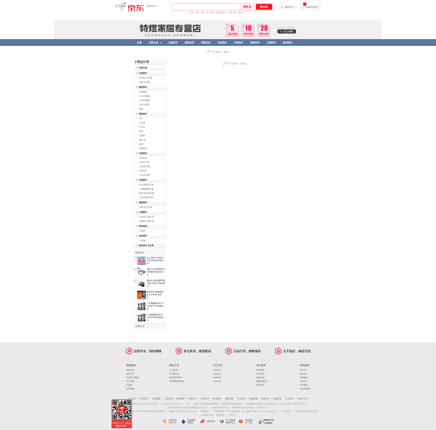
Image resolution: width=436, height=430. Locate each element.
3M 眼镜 (143, 92)
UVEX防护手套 (146, 197)
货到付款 (217, 370)
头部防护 (173, 42)
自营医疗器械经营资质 (232, 404)
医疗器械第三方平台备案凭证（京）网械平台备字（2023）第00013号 (245, 411)
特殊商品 (143, 226)
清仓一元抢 (200, 12)
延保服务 (304, 377)
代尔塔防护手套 (146, 185)
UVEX (142, 127)
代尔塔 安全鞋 (145, 207)
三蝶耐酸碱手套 (146, 189)
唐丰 (141, 131)
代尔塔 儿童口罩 (146, 217)
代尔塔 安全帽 (145, 78)
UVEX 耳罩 (144, 162)
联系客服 (130, 388)
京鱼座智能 (305, 388)
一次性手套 (232, 12)
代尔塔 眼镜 (144, 96)
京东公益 (289, 399)
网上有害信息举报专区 (227, 421)
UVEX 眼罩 (144, 104)
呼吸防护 (206, 42)
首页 (139, 42)
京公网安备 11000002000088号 (143, 404)
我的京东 (289, 7)
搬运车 (241, 12)
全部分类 (153, 42)
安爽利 (142, 135)
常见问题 (130, 381)
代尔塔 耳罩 (144, 175)
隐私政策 (277, 399)
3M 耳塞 (143, 158)
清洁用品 (211, 12)
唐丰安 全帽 (144, 82)
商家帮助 (181, 399)
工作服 (142, 240)
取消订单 (260, 385)
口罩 (191, 12)
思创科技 (143, 148)
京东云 (232, 415)
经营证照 (204, 411)
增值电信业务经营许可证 (306, 411)
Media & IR (303, 399)
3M (140, 118)
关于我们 (132, 399)
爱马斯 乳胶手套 (146, 193)
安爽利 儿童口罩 (146, 221)
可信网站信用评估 (170, 421)
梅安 (141, 109)
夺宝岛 (303, 370)
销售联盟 (229, 399)
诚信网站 (208, 421)
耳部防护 (222, 42)
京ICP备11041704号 (171, 404)
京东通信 (304, 385)
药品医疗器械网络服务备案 (206, 404)
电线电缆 (221, 12)
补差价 (142, 231)
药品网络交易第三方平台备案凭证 (261, 404)
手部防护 (238, 42)
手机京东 (205, 399)
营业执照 (286, 411)
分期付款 (217, 377)
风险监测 (253, 399)
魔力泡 (142, 140)
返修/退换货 (261, 381)
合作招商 (169, 399)
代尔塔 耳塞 (144, 166)
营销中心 (193, 399)
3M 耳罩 (143, 171)
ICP (187, 404)
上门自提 (173, 370)
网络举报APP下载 (246, 421)
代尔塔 (142, 123)
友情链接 (217, 399)
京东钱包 (220, 415)
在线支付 (217, 374)
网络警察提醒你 (189, 421)
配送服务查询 (175, 377)
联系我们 (144, 399)
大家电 (129, 385)
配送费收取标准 (176, 381)
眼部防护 (189, 42)
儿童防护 (271, 42)
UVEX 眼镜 (144, 100)
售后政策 (260, 370)
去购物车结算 (311, 7)
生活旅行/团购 (132, 377)
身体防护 (287, 42)
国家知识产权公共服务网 (266, 421)
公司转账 (217, 381)
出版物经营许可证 (220, 407)
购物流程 (130, 370)
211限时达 (174, 374)
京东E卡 (303, 381)
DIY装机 (303, 374)
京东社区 (241, 399)
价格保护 (260, 374)
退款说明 (260, 377)
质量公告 (265, 399)
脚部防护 (255, 42)
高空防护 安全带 (146, 245)
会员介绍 (130, 374)
